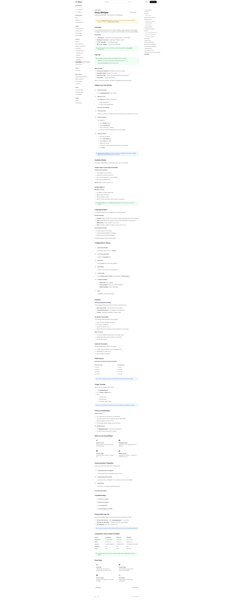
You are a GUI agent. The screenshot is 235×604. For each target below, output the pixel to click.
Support (79, 11)
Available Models (148, 19)
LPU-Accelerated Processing (151, 32)
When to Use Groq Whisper (150, 44)
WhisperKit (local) (103, 429)
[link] (105, 567)
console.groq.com (104, 93)
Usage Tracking (147, 40)
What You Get (148, 15)
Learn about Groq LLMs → (101, 490)
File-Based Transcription (150, 34)
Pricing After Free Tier (149, 50)
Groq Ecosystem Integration (150, 46)
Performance (147, 38)
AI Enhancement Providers (113, 21)
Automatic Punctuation (149, 36)
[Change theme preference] (159, 2)
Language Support (148, 26)
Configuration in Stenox (149, 28)
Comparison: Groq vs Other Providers (152, 52)
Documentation (78, 5)
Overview (146, 11)
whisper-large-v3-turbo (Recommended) (150, 22)
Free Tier (146, 13)
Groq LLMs (129, 48)
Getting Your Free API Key (149, 17)
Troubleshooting (148, 48)
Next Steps (146, 54)
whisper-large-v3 (148, 24)
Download (80, 9)
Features (146, 30)
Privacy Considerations (149, 42)
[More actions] (138, 12)
